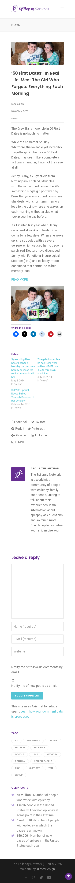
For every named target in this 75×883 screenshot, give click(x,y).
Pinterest (37, 428)
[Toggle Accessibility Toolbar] (68, 876)
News (14, 118)
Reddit (19, 428)
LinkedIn (41, 435)
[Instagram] (33, 877)
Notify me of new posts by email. (34, 686)
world (19, 774)
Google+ (22, 435)
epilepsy (20, 747)
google (19, 754)
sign (18, 768)
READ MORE (19, 279)
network (52, 754)
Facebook (20, 422)
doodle (53, 740)
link (35, 754)
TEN (50, 768)
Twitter (40, 422)
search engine (43, 761)
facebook (40, 747)
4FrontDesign (45, 869)
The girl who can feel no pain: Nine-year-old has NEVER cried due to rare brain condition (49, 366)
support (34, 768)
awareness (33, 740)
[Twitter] (41, 877)
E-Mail (19, 442)
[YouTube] (49, 877)
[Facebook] (25, 877)
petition (20, 761)
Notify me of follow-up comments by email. (37, 669)
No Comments (19, 111)
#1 (16, 740)
